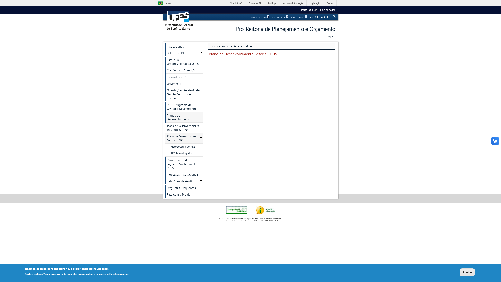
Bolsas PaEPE (176, 53)
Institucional (175, 46)
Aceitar (467, 272)
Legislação (315, 3)
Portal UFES (309, 10)
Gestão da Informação (181, 70)
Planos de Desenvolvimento (237, 46)
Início (212, 46)
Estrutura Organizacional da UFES (183, 62)
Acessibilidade (311, 17)
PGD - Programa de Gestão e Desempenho (182, 107)
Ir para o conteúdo (259, 17)
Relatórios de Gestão (180, 181)
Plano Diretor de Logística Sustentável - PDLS (182, 164)
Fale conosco (328, 10)
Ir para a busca (298, 17)
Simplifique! (236, 3)
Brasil (168, 3)
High (316, 17)
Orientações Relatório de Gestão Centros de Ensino (183, 94)
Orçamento (174, 84)
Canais (330, 3)
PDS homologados (182, 153)
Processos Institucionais (183, 174)
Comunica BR (255, 3)
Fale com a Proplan (179, 194)
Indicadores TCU (177, 77)
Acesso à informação (293, 3)
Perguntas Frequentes (181, 188)
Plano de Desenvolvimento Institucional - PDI (183, 127)
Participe (272, 3)
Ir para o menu (280, 17)
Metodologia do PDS (183, 146)
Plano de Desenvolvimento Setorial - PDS (183, 138)
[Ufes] (178, 19)
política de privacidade (118, 273)
